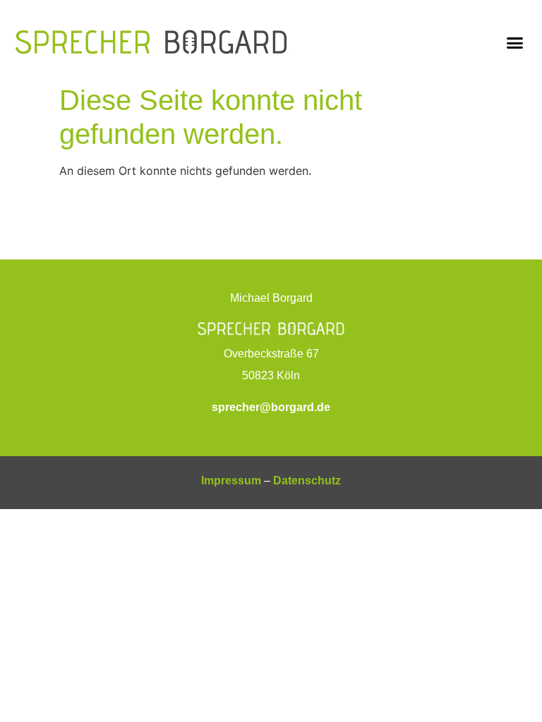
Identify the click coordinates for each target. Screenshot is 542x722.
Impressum (231, 481)
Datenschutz (307, 481)
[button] (514, 42)
